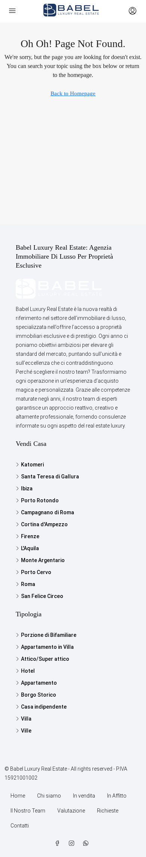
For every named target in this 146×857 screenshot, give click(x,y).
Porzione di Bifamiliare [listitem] (48, 635)
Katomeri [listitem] (32, 465)
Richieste (107, 811)
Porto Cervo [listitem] (36, 572)
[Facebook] (59, 844)
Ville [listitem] (26, 731)
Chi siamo (49, 796)
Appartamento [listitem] (39, 683)
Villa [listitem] (26, 719)
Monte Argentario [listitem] (43, 560)
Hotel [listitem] (28, 671)
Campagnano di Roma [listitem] (47, 512)
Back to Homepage (73, 93)
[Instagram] (73, 844)
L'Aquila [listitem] (30, 548)
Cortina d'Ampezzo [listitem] (44, 524)
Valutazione (71, 811)
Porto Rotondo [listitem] (40, 500)
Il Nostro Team (27, 811)
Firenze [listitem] (30, 536)
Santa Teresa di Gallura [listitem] (50, 477)
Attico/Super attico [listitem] (45, 659)
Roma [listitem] (28, 584)
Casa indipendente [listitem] (44, 707)
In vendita (84, 796)
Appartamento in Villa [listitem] (47, 647)
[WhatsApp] (87, 844)
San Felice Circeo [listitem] (42, 596)
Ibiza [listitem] (27, 488)
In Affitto (117, 796)
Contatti (19, 826)
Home (17, 796)
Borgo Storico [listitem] (38, 695)
